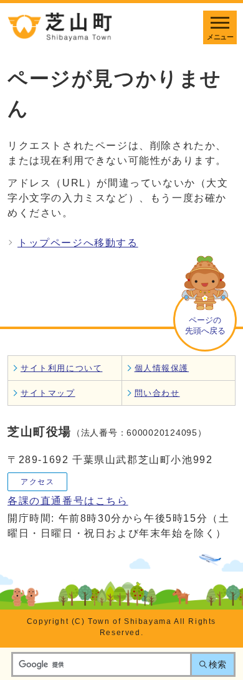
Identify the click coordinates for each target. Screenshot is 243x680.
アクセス (37, 481)
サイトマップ (48, 393)
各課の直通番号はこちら (67, 501)
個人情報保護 (162, 368)
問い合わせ (157, 393)
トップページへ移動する (77, 242)
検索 (217, 664)
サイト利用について (61, 368)
